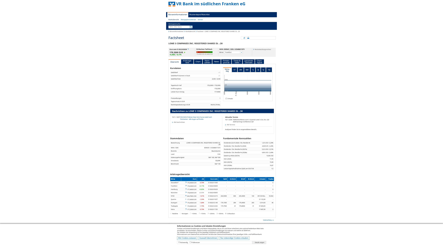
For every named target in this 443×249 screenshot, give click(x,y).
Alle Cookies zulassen (187, 238)
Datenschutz (195, 234)
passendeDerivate (248, 61)
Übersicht (174, 62)
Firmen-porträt (226, 61)
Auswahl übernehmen (208, 238)
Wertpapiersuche (174, 24)
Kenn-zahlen (207, 61)
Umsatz (230, 98)
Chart (198, 61)
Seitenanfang (267, 220)
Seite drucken (248, 38)
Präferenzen (196, 242)
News (216, 61)
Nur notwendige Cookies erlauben (234, 238)
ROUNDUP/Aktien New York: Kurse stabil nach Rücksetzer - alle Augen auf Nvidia (196, 118)
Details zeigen (259, 242)
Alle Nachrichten (179, 122)
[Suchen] (191, 27)
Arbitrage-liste (187, 61)
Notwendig (184, 242)
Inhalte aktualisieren (244, 38)
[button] (173, 19)
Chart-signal (259, 61)
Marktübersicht (173, 20)
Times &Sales (237, 61)
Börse (221, 52)
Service (200, 20)
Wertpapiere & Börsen (188, 20)
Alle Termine (231, 125)
